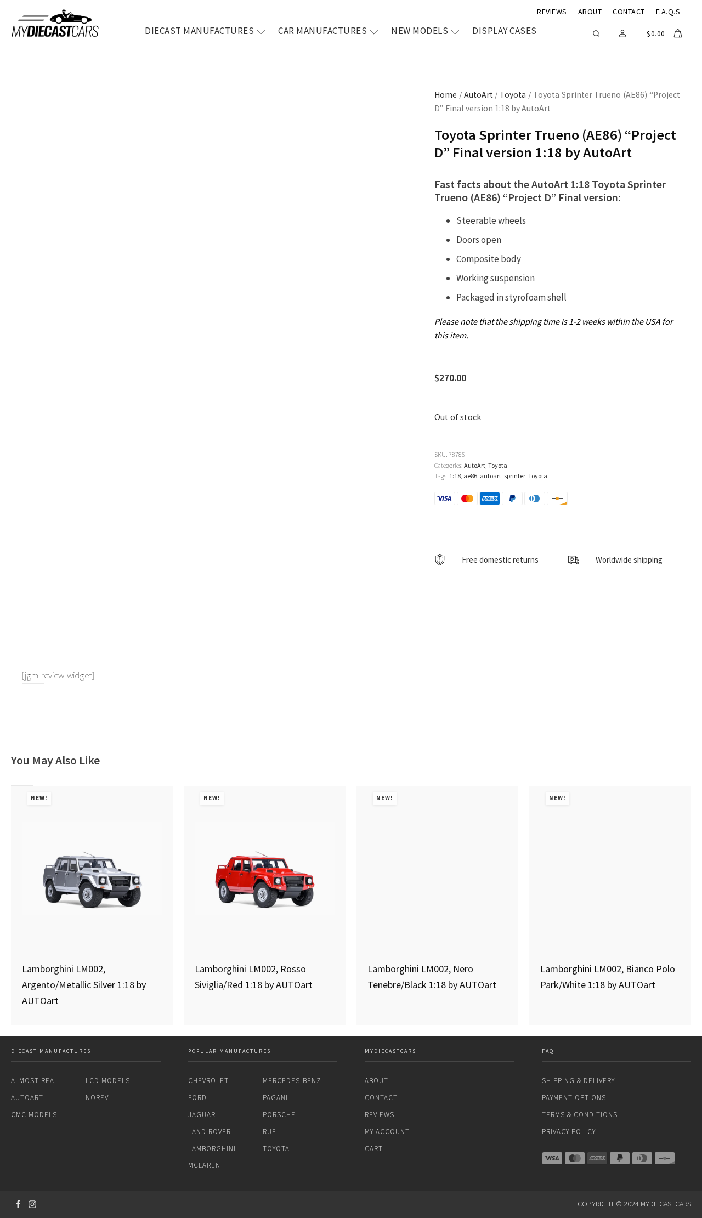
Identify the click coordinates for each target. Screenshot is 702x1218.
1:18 (455, 476)
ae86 (470, 476)
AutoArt (478, 94)
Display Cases (504, 31)
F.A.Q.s (668, 11)
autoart (490, 476)
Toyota (513, 94)
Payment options (574, 1097)
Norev (97, 1097)
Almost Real (34, 1080)
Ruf (269, 1131)
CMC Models (34, 1114)
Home (445, 94)
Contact (629, 11)
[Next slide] (691, 905)
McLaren (204, 1165)
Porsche (279, 1114)
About (590, 11)
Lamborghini (212, 1148)
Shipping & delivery (578, 1080)
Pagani (275, 1097)
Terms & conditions (580, 1114)
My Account (387, 1131)
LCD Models (108, 1080)
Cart (374, 1148)
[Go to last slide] (11, 905)
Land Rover (209, 1131)
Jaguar (202, 1114)
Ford (197, 1097)
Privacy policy (569, 1131)
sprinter (514, 476)
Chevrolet (208, 1080)
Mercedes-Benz (292, 1080)
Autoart (27, 1097)
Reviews (552, 11)
